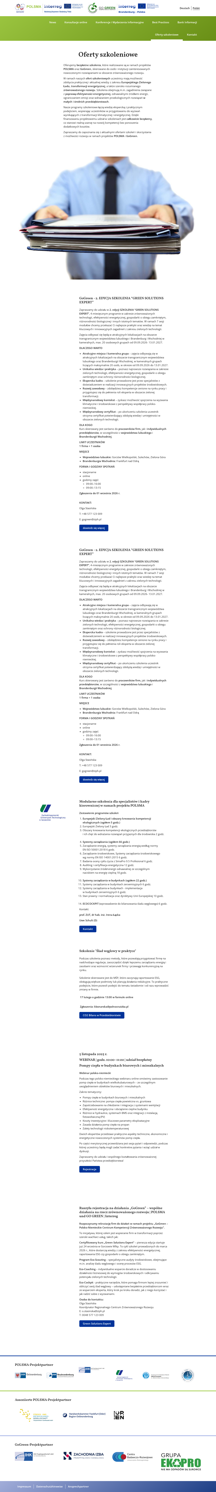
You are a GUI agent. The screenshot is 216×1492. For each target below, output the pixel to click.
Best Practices (160, 22)
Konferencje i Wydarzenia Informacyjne (120, 22)
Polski (196, 8)
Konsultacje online (75, 22)
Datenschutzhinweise (49, 1486)
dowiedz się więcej (94, 528)
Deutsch (185, 8)
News (52, 22)
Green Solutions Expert (97, 1323)
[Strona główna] (88, 8)
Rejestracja (89, 1169)
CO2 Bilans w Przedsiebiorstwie (102, 1015)
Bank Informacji (187, 22)
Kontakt (192, 34)
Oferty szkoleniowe (167, 34)
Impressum (24, 1486)
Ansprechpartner (78, 1486)
